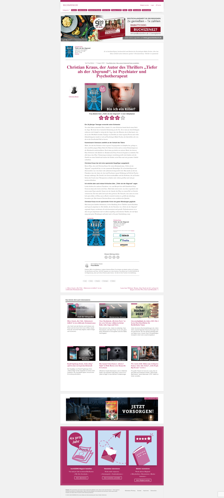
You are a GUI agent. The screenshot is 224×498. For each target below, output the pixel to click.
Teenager (105, 281)
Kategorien (66, 10)
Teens (125, 10)
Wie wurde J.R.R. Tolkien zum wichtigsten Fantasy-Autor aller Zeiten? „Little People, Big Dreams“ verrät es (145, 366)
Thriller (113, 281)
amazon (124, 245)
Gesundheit (137, 10)
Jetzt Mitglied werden (143, 480)
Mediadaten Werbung (130, 490)
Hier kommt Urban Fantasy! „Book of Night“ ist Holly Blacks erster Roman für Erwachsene (112, 366)
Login (152, 5)
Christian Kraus (79, 46)
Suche (159, 5)
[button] (106, 257)
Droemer (77, 54)
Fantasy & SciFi (116, 10)
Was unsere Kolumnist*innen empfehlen (127, 63)
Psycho (98, 281)
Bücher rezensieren (143, 469)
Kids (130, 10)
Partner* (132, 230)
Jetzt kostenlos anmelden (112, 478)
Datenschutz (154, 490)
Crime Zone (106, 10)
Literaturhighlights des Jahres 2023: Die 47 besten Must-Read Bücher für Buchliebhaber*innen (145, 323)
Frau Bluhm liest (111, 63)
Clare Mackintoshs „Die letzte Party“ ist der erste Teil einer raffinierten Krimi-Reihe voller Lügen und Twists (112, 323)
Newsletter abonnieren (112, 469)
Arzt (85, 281)
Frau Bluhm (91, 63)
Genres (74, 10)
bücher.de (124, 235)
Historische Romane (95, 10)
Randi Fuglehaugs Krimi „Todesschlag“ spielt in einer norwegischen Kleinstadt (80, 365)
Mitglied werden (144, 5)
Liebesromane (82, 10)
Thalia (124, 240)
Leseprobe (90, 218)
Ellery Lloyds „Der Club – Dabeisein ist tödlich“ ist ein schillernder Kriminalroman (81, 322)
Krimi (91, 281)
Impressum (146, 490)
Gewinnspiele (146, 10)
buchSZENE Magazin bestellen (81, 469)
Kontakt (139, 490)
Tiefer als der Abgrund (82, 48)
